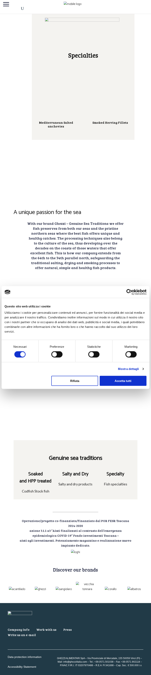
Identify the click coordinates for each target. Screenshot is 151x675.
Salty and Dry (75, 474)
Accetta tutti (123, 380)
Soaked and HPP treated (35, 477)
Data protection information (24, 656)
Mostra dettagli (128, 369)
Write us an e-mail (22, 635)
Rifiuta (74, 380)
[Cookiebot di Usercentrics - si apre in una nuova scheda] (129, 292)
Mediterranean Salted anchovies (56, 124)
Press (67, 629)
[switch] (57, 354)
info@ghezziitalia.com (75, 661)
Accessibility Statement (22, 666)
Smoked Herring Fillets (110, 122)
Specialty (115, 474)
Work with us (46, 629)
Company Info (18, 629)
